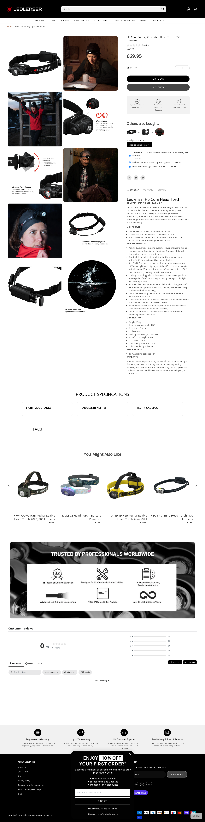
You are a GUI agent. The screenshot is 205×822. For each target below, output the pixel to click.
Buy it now (158, 87)
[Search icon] (163, 9)
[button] (150, 636)
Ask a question (175, 662)
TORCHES (40, 20)
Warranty (148, 189)
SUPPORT (158, 20)
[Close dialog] (130, 754)
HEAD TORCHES (59, 20)
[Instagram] (142, 784)
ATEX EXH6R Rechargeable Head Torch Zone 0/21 (129, 517)
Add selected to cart (139, 145)
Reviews (21, 776)
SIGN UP (102, 801)
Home (10, 26)
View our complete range (29, 789)
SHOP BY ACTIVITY (124, 20)
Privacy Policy (24, 780)
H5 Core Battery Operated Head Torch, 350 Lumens (160, 154)
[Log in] (189, 9)
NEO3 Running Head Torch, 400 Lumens (171, 517)
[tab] (33, 663)
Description (133, 189)
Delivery (161, 189)
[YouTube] (151, 784)
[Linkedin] (137, 784)
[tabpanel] (102, 690)
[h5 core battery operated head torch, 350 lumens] (35, 63)
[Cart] (195, 9)
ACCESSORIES (101, 20)
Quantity (132, 68)
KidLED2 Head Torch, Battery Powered (81, 517)
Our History (23, 771)
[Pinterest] (142, 177)
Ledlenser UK (28, 815)
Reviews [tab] (16, 663)
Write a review (190, 662)
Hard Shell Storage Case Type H (148, 166)
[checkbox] (85, 672)
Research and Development (30, 785)
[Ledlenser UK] (24, 9)
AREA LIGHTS (81, 20)
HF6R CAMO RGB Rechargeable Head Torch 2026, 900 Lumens (34, 517)
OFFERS (144, 20)
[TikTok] (146, 784)
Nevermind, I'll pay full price (102, 808)
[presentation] (9, 486)
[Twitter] (136, 177)
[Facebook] (129, 177)
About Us (22, 767)
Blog (20, 794)
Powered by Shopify (43, 815)
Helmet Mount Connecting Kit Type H (151, 162)
